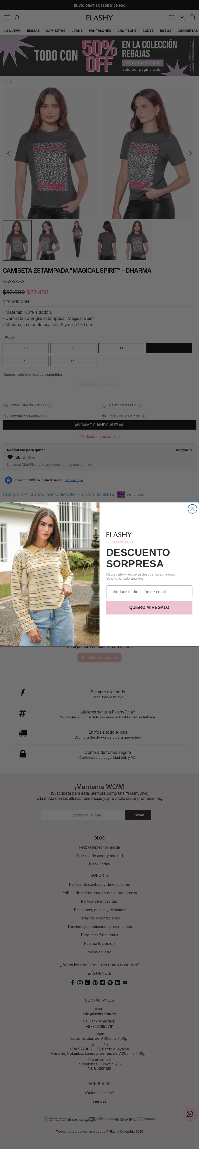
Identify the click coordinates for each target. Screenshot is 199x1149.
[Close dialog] (192, 509)
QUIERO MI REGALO (149, 608)
